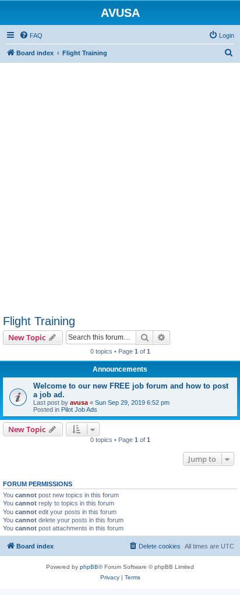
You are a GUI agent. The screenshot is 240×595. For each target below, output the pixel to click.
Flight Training (39, 321)
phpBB (89, 567)
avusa (79, 402)
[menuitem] (31, 35)
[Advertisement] (120, 182)
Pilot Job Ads (79, 409)
